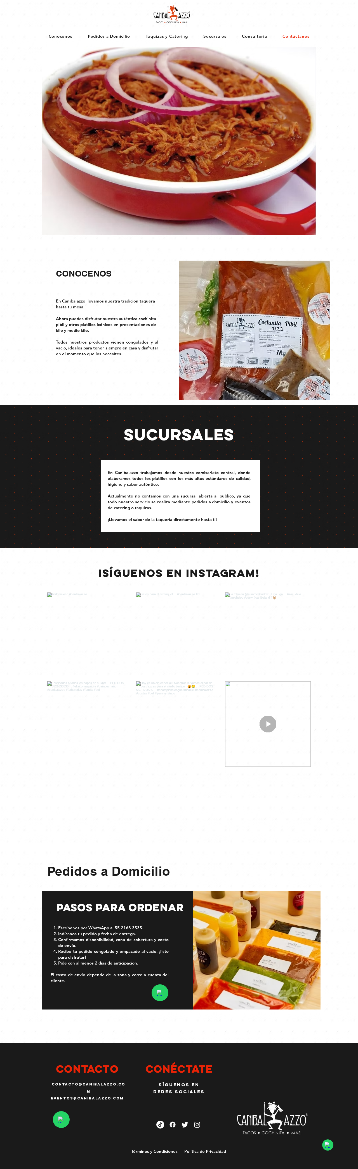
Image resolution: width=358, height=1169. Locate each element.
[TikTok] (160, 1124)
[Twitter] (185, 1124)
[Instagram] (197, 1124)
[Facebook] (172, 1124)
